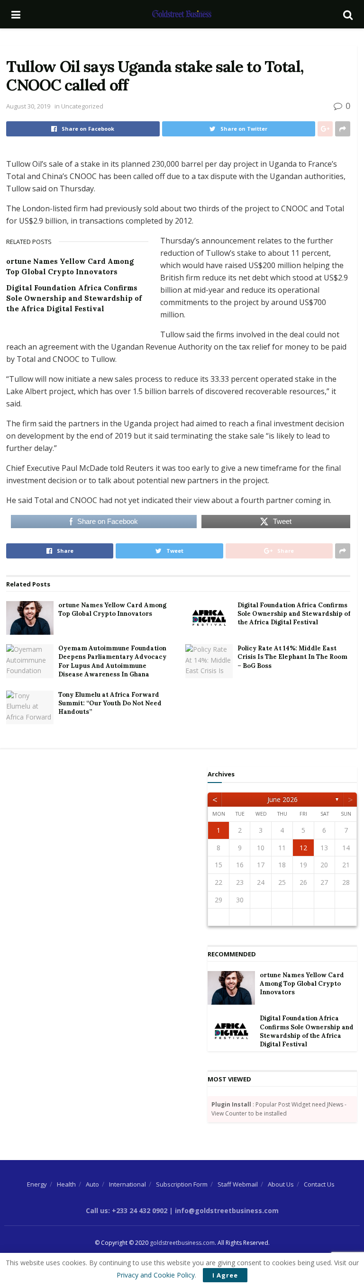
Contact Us (319, 1184)
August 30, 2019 (28, 106)
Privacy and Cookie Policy (156, 1274)
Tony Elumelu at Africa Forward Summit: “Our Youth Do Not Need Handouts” (110, 703)
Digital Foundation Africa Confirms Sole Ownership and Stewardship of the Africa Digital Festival (74, 298)
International (127, 1184)
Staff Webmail (238, 1184)
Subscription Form (182, 1184)
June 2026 (282, 799)
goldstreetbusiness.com (182, 1243)
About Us (281, 1184)
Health (66, 1184)
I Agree (225, 1275)
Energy (37, 1184)
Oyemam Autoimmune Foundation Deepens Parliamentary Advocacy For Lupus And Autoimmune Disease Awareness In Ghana (112, 661)
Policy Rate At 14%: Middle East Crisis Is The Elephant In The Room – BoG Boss (292, 656)
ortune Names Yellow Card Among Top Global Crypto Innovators (112, 609)
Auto (92, 1184)
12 (303, 847)
